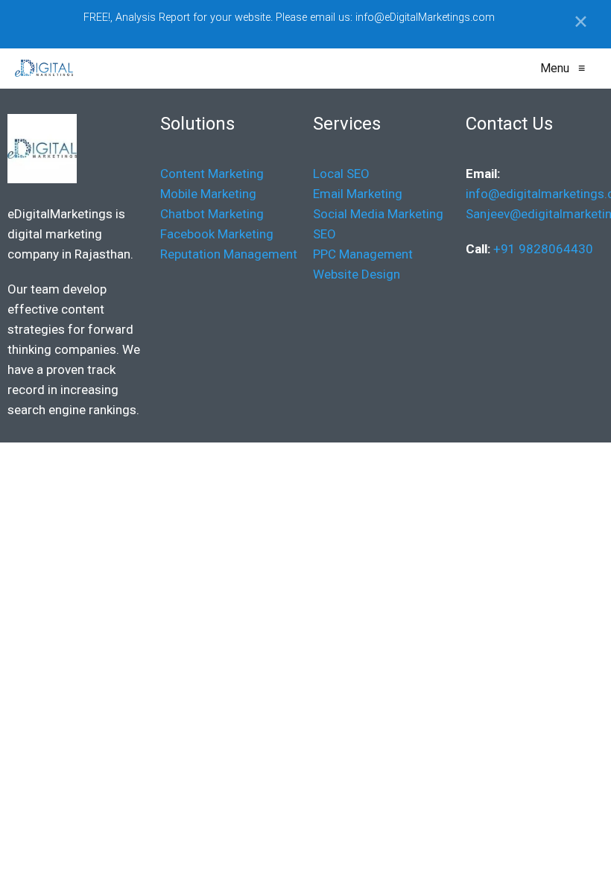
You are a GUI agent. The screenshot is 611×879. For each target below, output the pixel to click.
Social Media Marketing (378, 213)
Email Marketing (357, 193)
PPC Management (363, 254)
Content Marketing (212, 173)
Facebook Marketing (216, 233)
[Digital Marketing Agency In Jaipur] (44, 68)
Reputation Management (228, 254)
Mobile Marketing (208, 193)
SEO (324, 233)
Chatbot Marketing (212, 213)
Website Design (356, 274)
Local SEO (343, 173)
